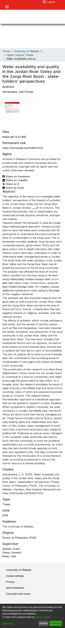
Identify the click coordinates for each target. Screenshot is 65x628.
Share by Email (14, 187)
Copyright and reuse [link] (18, 593)
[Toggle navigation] (7, 7)
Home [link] (6, 51)
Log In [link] (51, 1)
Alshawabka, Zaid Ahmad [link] (17, 91)
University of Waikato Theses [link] (29, 51)
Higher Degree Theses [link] (19, 55)
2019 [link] (5, 515)
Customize (7, 623)
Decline (43, 623)
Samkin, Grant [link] (11, 548)
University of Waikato (18, 569)
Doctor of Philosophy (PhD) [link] (19, 537)
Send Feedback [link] (15, 587)
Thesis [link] (6, 504)
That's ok (55, 623)
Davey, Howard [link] (11, 552)
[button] (44, 2)
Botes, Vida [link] (9, 556)
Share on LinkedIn (16, 180)
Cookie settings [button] (15, 575)
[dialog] (32, 616)
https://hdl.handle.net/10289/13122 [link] (22, 148)
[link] (14, 136)
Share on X (12, 184)
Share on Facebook (17, 176)
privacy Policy (42, 617)
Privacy (10, 581)
